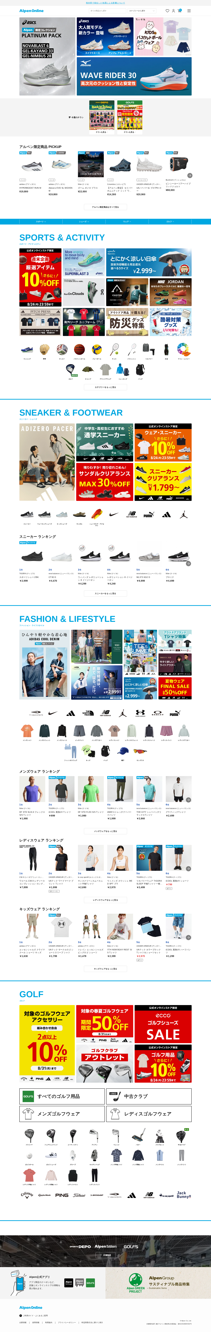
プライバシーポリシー (67, 1323)
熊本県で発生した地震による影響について (105, 3)
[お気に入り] (167, 10)
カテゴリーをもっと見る (105, 387)
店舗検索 (107, 1255)
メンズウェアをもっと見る (105, 831)
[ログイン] (173, 10)
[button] (189, 175)
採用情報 (35, 1323)
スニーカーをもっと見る (105, 593)
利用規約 (48, 1323)
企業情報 (22, 1323)
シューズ (83, 221)
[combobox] (107, 10)
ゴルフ (169, 221)
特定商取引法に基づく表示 (92, 1323)
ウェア (126, 221)
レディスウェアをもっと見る (105, 900)
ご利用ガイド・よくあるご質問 (35, 1316)
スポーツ (39, 221)
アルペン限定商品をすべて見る (105, 207)
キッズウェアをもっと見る (105, 969)
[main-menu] (189, 10)
